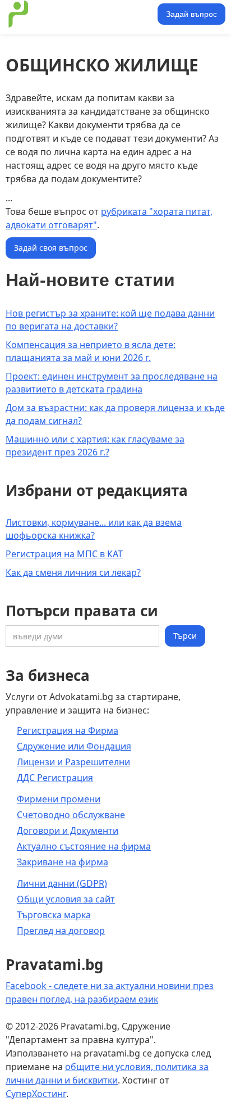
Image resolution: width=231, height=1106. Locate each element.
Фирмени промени (58, 799)
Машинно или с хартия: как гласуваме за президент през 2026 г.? (95, 445)
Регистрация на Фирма (67, 730)
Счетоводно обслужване (71, 815)
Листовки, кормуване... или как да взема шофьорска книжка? (94, 528)
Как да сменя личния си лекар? (73, 572)
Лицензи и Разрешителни (73, 762)
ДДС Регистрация (55, 777)
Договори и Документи (67, 830)
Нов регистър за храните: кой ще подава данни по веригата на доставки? (110, 319)
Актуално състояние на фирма (84, 846)
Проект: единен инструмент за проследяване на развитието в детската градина (112, 382)
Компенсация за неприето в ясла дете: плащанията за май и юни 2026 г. (90, 351)
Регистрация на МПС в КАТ (64, 554)
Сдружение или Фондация (74, 746)
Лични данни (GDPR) (62, 883)
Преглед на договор (61, 930)
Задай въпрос (191, 14)
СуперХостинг (36, 1093)
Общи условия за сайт (66, 899)
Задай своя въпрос (50, 247)
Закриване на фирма (62, 862)
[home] (80, 14)
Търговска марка (54, 915)
